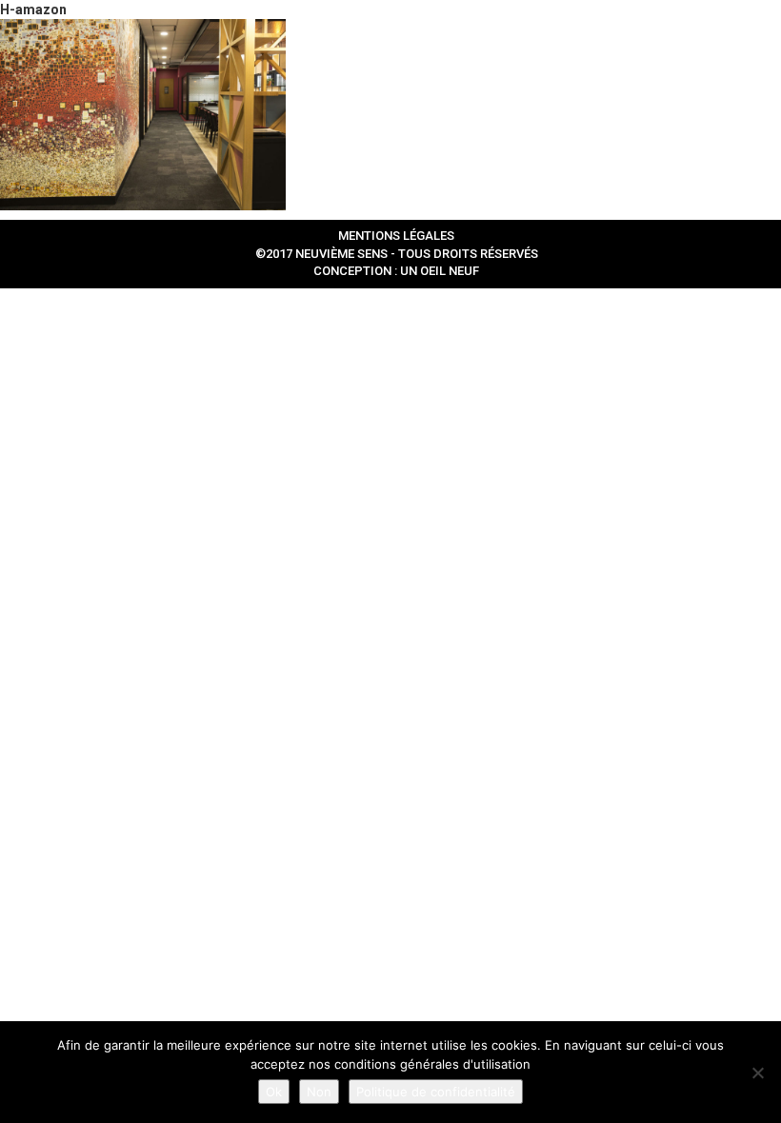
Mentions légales (396, 235)
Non (319, 1091)
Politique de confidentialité (435, 1091)
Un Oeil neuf (439, 271)
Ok (274, 1091)
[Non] (757, 1072)
